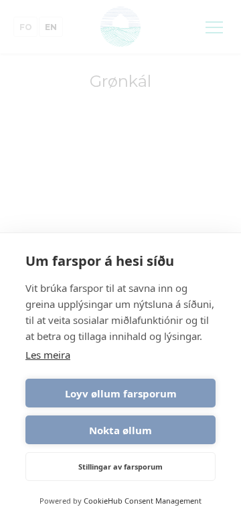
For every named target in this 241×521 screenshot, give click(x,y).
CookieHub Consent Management (143, 501)
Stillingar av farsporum (120, 467)
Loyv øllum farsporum (121, 393)
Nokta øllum (120, 430)
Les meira (47, 354)
